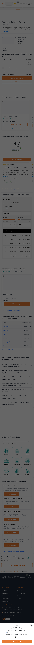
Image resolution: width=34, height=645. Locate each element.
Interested (17, 642)
